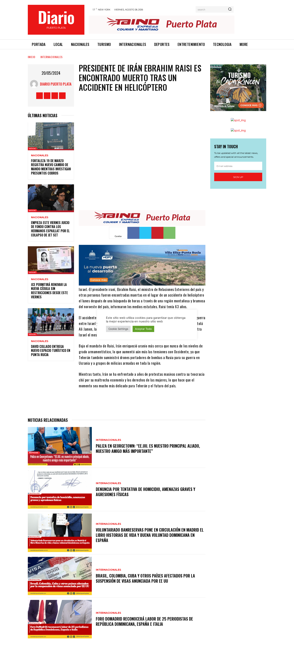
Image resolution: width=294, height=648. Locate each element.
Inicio (31, 57)
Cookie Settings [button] (118, 328)
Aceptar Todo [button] (143, 328)
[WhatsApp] (169, 233)
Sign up (238, 177)
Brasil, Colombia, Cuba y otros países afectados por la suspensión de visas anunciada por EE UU (145, 578)
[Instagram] (47, 95)
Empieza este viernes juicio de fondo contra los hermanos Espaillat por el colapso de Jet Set (50, 228)
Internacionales (51, 57)
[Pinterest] (157, 233)
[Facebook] (39, 95)
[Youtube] (62, 95)
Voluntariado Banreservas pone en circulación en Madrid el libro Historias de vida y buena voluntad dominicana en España (150, 535)
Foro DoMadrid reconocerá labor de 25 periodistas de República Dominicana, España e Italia (144, 621)
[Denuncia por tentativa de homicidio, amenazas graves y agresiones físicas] (60, 489)
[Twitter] (54, 95)
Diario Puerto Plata (55, 84)
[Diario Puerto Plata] (35, 84)
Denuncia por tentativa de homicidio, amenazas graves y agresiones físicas (145, 491)
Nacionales (39, 155)
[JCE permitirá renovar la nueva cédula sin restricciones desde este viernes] (51, 260)
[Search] (230, 9)
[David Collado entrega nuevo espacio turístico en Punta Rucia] (51, 322)
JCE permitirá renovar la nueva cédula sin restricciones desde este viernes (49, 290)
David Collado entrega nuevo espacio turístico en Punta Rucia (50, 350)
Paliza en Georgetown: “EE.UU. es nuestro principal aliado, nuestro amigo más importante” (148, 448)
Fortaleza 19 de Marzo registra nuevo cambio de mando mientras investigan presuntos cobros (51, 167)
